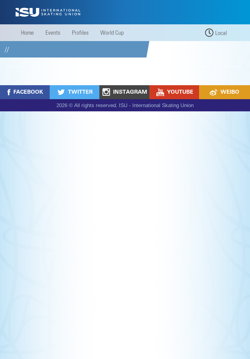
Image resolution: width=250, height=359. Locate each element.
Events (52, 32)
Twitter (80, 92)
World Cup (112, 32)
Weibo (229, 92)
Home (27, 32)
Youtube (180, 92)
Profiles (80, 32)
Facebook (28, 92)
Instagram (130, 92)
